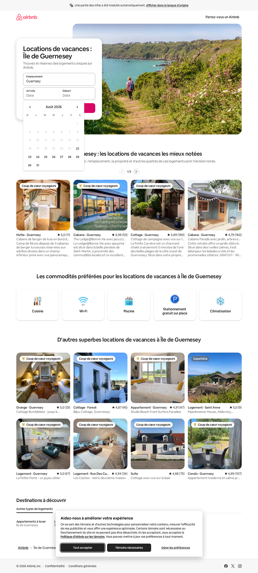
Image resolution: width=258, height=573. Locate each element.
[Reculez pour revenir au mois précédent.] (30, 107)
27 (61, 157)
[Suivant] (136, 171)
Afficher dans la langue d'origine (167, 5)
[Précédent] (122, 171)
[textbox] (41, 95)
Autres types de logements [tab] (34, 509)
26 (53, 157)
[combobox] (59, 81)
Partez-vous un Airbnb (222, 17)
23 (29, 157)
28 (69, 157)
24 (37, 157)
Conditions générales (82, 566)
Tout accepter (82, 548)
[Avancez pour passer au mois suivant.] (77, 107)
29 (77, 157)
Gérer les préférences (175, 548)
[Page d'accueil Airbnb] (26, 17)
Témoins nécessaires (129, 548)
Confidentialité (55, 566)
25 (45, 157)
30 (29, 165)
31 (37, 165)
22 (77, 148)
